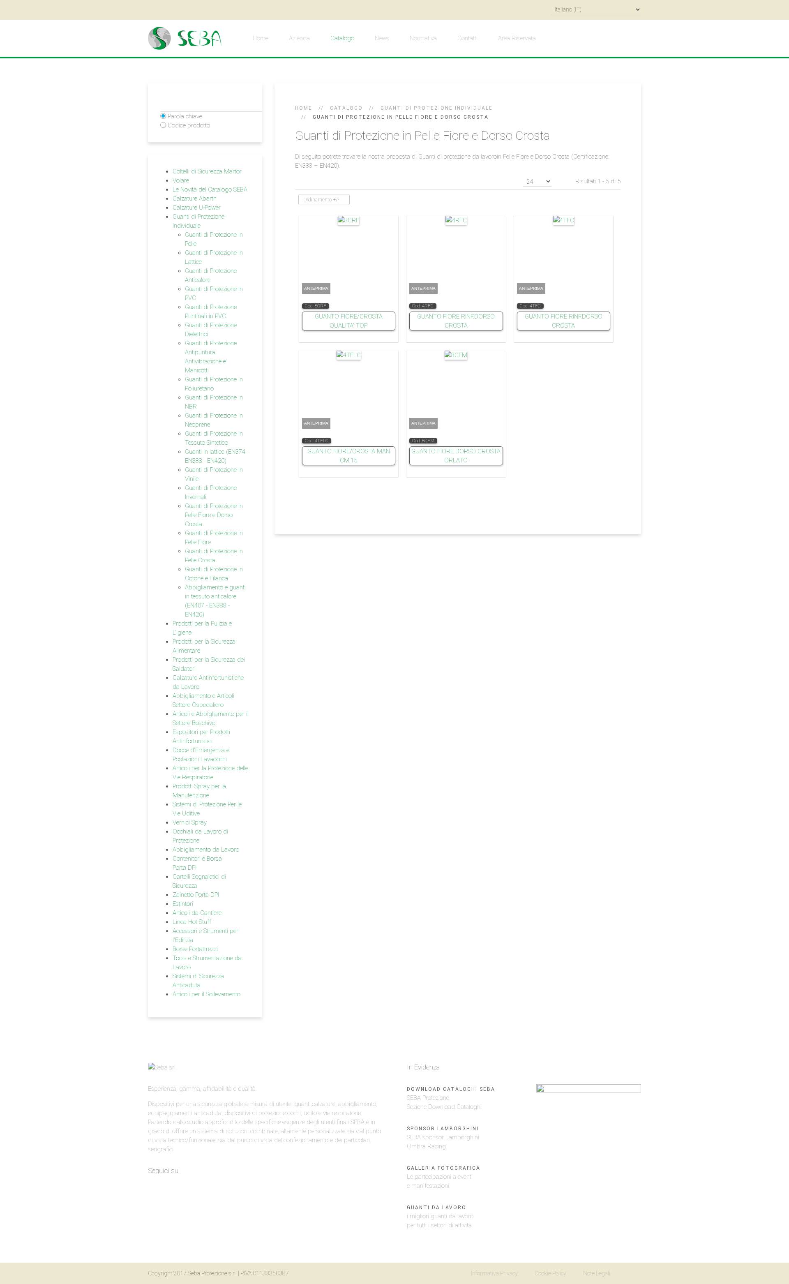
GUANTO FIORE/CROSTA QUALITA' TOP (349, 321)
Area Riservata (517, 38)
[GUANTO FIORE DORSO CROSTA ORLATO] (456, 354)
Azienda (299, 38)
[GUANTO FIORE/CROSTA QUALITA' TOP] (348, 220)
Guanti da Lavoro (436, 1207)
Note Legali (596, 1273)
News (382, 38)
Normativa (423, 38)
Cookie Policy (550, 1273)
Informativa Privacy (494, 1273)
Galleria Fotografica (443, 1168)
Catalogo (342, 38)
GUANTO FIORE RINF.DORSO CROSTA (456, 321)
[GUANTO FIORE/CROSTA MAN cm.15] (349, 354)
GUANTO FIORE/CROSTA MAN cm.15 (348, 456)
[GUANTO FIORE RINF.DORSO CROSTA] (456, 220)
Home (260, 38)
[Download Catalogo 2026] (588, 1155)
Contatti (467, 38)
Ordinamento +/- (321, 200)
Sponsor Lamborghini (443, 1129)
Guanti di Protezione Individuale (437, 108)
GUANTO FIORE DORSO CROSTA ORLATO (456, 456)
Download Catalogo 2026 (572, 1067)
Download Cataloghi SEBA (451, 1089)
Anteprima (316, 288)
